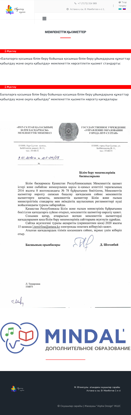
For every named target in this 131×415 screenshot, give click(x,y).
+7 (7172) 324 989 (87, 3)
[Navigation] (44, 18)
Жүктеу (11, 51)
